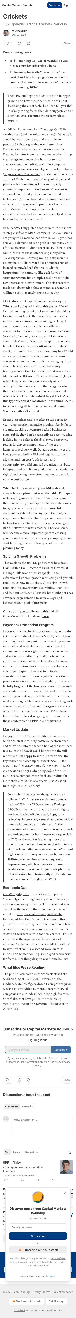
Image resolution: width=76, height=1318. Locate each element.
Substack (19, 1310)
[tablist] (19, 1106)
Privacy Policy (40, 1265)
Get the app (56, 1301)
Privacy (36, 1292)
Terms (46, 1292)
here (52, 65)
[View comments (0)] (19, 43)
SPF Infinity (12, 1162)
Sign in (68, 5)
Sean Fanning (19, 31)
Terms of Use (58, 1258)
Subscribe (55, 5)
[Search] (69, 1152)
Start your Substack (28, 1301)
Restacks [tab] (27, 1106)
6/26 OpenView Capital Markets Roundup (23, 1169)
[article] (38, 1171)
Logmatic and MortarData (22, 174)
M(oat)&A (13, 228)
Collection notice (63, 1292)
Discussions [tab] (31, 1152)
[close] (65, 1193)
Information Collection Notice (49, 1262)
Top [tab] (7, 1152)
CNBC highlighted (16, 894)
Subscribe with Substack (41, 1250)
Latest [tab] (17, 1152)
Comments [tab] (11, 1106)
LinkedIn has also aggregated (31, 716)
